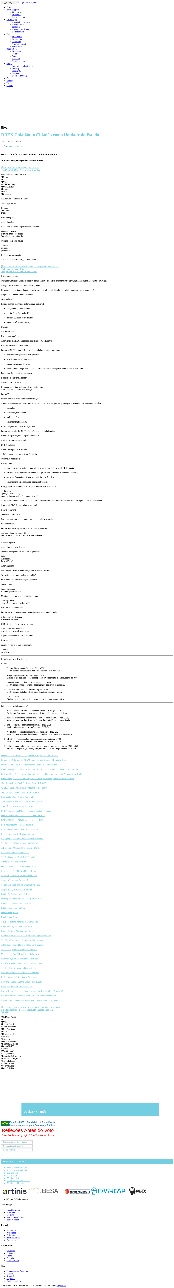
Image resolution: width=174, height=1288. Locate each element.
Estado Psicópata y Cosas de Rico (15, 894)
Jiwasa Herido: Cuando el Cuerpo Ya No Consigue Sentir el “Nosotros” (32, 991)
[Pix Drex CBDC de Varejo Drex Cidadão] (20, 167)
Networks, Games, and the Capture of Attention (21, 982)
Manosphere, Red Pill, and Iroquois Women (20, 954)
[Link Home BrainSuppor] (27, 2)
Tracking (16, 27)
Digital (61, 1285)
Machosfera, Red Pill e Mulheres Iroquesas (19, 959)
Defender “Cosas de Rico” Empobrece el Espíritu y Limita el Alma (29, 755)
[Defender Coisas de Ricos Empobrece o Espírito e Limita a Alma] (30, 266)
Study (9, 63)
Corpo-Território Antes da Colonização (18, 931)
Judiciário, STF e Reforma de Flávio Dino (19, 875)
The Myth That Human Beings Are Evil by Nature (22, 940)
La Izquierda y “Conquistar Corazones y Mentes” (22, 838)
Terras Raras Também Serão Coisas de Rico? (20, 792)
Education (16, 51)
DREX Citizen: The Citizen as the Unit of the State (23, 815)
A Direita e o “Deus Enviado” (14, 862)
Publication (17, 46)
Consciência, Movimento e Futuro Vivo (18, 806)
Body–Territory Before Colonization (16, 926)
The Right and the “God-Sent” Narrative (18, 857)
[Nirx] (138, 1194)
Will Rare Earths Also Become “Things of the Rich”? (24, 788)
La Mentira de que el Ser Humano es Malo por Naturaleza (26, 935)
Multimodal (17, 36)
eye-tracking (12, 1173)
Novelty (10, 80)
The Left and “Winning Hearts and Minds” (19, 843)
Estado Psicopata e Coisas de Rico (16, 903)
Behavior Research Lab (17, 1170)
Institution (16, 14)
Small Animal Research (17, 1168)
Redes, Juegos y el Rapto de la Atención (18, 977)
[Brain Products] (77, 1194)
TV (8, 83)
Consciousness (18, 61)
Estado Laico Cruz (9, 917)
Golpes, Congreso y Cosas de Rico (16, 880)
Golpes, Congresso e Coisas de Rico (16, 889)
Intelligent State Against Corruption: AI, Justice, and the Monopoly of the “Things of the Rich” (41, 774)
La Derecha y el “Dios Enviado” (15, 852)
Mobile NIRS (13, 1178)
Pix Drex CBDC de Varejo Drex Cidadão (21, 170)
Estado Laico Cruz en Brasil (13, 908)
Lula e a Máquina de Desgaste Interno (17, 834)
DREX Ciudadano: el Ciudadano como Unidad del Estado (26, 811)
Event (9, 78)
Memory (15, 68)
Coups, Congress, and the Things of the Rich (20, 885)
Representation (18, 17)
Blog (9, 7)
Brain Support (13, 10)
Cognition (16, 73)
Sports (14, 56)
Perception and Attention (22, 66)
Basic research (18, 32)
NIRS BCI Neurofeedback (18, 1180)
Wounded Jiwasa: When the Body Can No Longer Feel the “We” (29, 996)
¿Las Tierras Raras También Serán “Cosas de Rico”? (23, 783)
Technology (12, 19)
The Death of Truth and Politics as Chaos (18, 968)
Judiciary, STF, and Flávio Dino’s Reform (19, 871)
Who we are (17, 12)
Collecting (16, 41)
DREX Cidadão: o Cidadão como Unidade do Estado (24, 820)
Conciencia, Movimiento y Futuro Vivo (18, 797)
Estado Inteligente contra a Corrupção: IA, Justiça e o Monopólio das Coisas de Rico (37, 778)
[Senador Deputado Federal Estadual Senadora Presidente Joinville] (30, 1007)
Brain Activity (18, 24)
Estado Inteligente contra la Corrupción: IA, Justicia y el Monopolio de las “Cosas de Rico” (40, 769)
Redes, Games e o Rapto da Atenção (16, 986)
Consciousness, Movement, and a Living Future (21, 802)
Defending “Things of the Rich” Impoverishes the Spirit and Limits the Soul (33, 760)
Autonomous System (21, 29)
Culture (15, 54)
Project (10, 34)
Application (12, 49)
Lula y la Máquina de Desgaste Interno (17, 825)
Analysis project (19, 44)
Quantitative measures (21, 22)
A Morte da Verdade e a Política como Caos (20, 972)
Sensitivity (16, 71)
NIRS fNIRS (12, 1175)
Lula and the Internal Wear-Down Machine (19, 829)
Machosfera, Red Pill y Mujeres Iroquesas (19, 949)
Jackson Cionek (15, 146)
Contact (10, 85)
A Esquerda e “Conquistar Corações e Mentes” (21, 848)
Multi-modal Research (16, 1183)
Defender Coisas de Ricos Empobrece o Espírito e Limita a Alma (29, 765)
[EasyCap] (108, 1194)
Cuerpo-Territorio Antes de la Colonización (19, 922)
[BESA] (45, 1194)
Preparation (17, 39)
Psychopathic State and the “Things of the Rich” (22, 899)
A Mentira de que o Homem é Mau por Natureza (22, 945)
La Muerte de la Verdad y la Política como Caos (21, 963)
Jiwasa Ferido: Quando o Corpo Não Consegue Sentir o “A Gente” (30, 1000)
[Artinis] (14, 1194)
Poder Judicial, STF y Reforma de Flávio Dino (21, 866)
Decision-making (19, 76)
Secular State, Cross (9, 912)
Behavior (16, 58)
